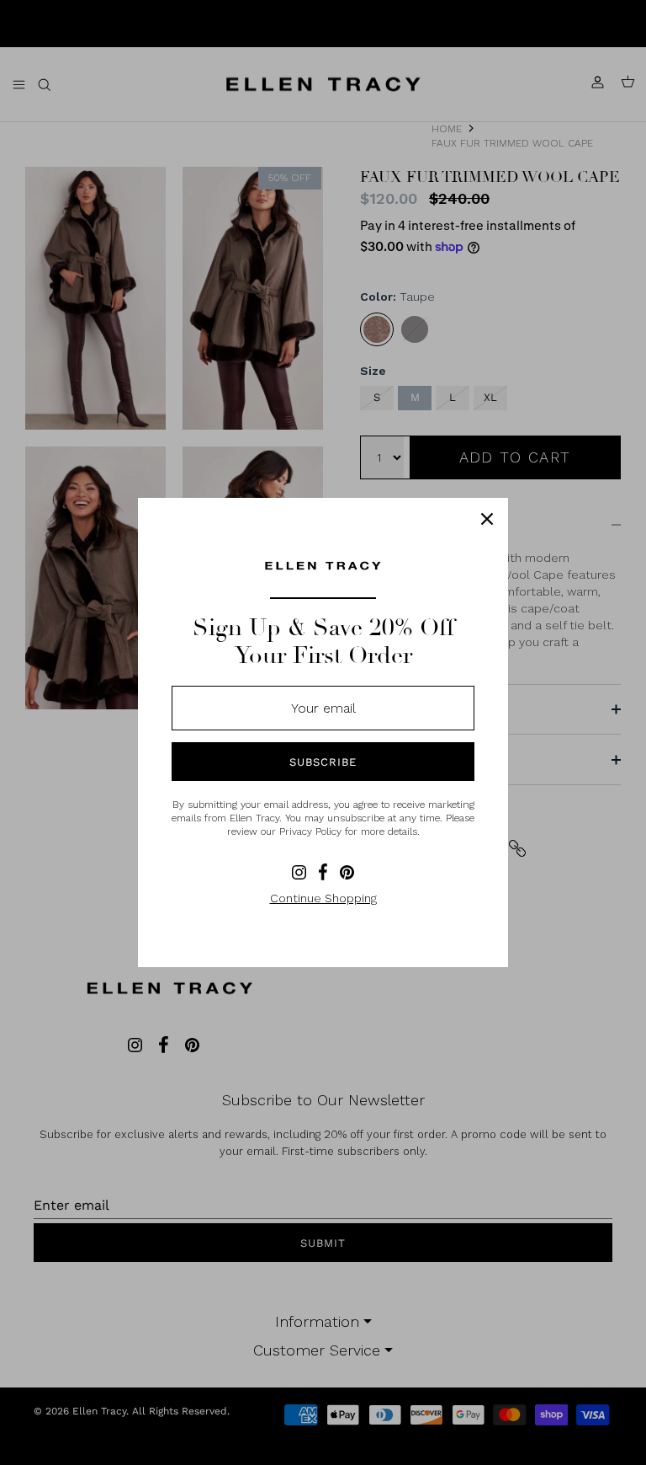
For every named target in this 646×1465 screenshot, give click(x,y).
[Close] (487, 518)
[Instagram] (299, 872)
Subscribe (323, 762)
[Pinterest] (347, 872)
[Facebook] (323, 871)
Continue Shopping (323, 898)
